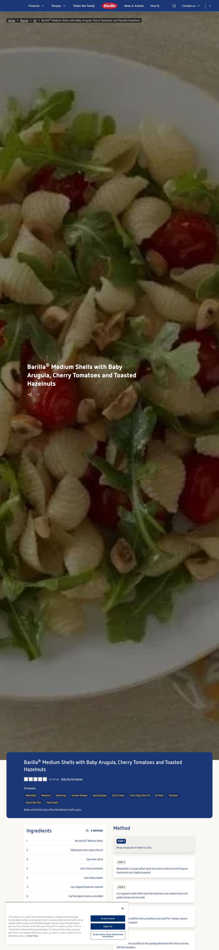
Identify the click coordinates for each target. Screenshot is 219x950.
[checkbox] (154, 844)
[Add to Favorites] (38, 394)
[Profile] (210, 5)
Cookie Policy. (32, 936)
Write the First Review (72, 779)
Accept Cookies (108, 918)
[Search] (174, 6)
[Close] (122, 908)
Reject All (107, 926)
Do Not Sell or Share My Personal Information (108, 935)
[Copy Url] (30, 394)
